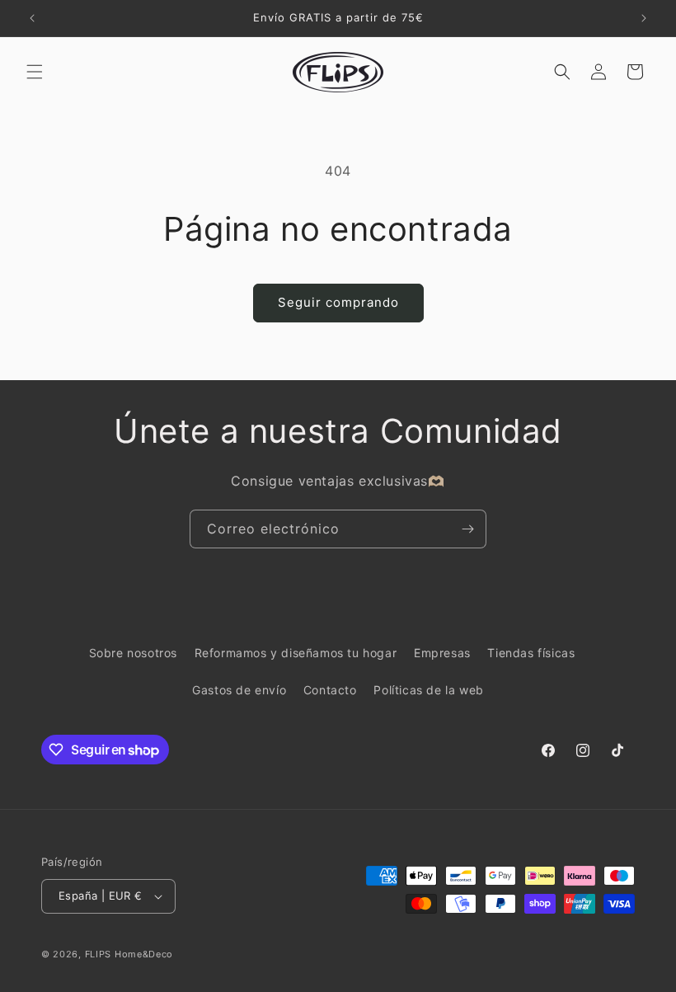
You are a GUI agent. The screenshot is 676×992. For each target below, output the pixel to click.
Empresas (442, 653)
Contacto (330, 690)
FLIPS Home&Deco (129, 954)
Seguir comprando (338, 302)
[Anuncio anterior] (32, 18)
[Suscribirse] (467, 529)
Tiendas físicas (531, 653)
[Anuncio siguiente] (644, 18)
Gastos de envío (239, 690)
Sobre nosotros (133, 653)
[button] (34, 72)
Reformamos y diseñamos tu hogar (296, 653)
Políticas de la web (428, 690)
